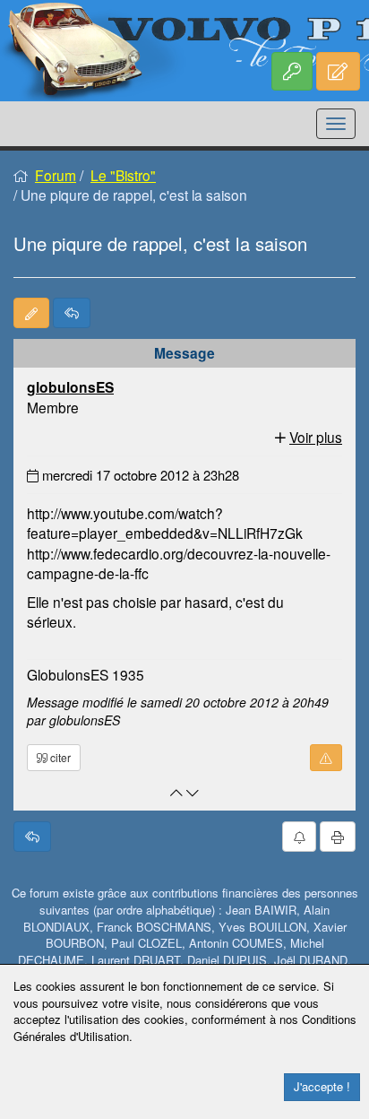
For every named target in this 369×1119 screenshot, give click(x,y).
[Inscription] (338, 71)
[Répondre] (71, 313)
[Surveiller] (299, 836)
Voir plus (315, 437)
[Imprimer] (338, 836)
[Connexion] (292, 71)
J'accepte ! (322, 1086)
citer (59, 757)
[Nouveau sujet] (31, 313)
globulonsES (70, 387)
